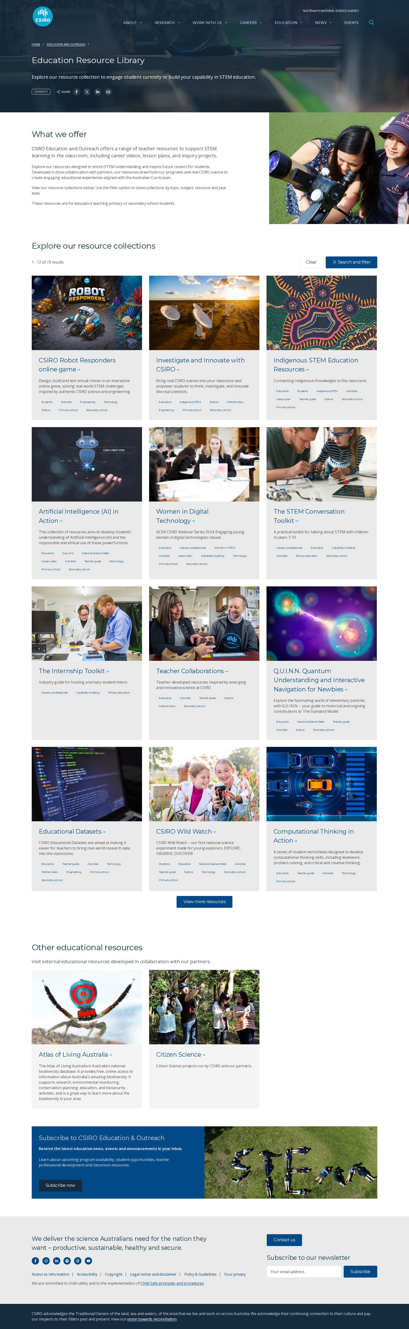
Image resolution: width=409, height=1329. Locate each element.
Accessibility (87, 1274)
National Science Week (95, 553)
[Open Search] (371, 22)
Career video (48, 561)
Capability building (212, 555)
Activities (66, 402)
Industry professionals (193, 547)
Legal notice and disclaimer (153, 1274)
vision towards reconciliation (152, 1319)
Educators (165, 402)
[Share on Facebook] (76, 92)
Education (286, 22)
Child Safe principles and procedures (172, 1283)
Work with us (207, 22)
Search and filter (354, 262)
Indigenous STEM (190, 402)
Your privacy (234, 1274)
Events (351, 22)
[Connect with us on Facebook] (35, 1261)
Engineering (87, 402)
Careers (248, 22)
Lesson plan (283, 399)
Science (45, 410)
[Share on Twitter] (87, 92)
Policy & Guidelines (200, 1274)
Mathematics (235, 402)
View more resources (204, 901)
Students (46, 402)
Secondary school (96, 410)
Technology (111, 402)
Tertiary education (307, 555)
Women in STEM (224, 547)
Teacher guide (307, 399)
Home (36, 44)
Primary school (68, 410)
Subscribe (360, 1271)
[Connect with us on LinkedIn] (56, 1261)
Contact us (284, 1239)
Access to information (50, 1274)
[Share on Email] (108, 92)
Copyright (113, 1274)
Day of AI (67, 553)
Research (165, 22)
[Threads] (77, 1261)
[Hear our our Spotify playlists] (67, 1261)
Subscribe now (60, 1185)
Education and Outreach (66, 44)
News (320, 22)
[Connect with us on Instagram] (46, 1261)
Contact (41, 91)
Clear (311, 262)
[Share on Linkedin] (97, 92)
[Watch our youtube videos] (88, 1261)
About (130, 22)
